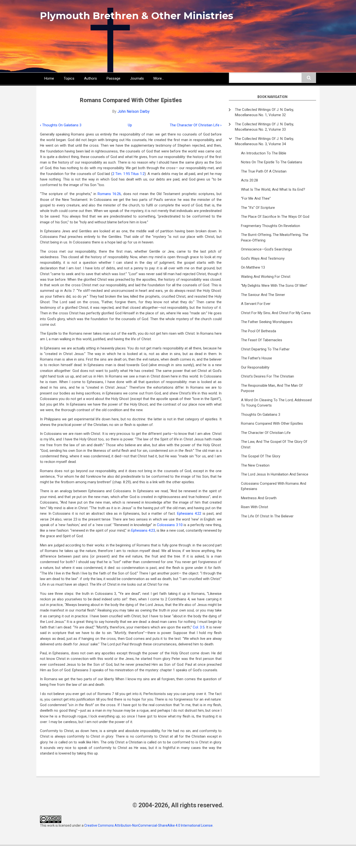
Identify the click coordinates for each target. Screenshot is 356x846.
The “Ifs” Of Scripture (258, 207)
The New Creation (255, 465)
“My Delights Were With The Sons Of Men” (274, 285)
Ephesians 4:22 (189, 513)
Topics (69, 78)
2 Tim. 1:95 (121, 174)
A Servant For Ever (256, 304)
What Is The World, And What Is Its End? (273, 189)
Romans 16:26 (109, 194)
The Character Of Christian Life (196, 125)
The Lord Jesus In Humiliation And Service (274, 474)
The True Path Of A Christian (263, 171)
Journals (137, 78)
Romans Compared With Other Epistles (272, 423)
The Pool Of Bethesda (258, 331)
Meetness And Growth (259, 498)
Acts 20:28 (249, 180)
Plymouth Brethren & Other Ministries (136, 16)
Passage (113, 78)
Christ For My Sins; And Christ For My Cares (276, 313)
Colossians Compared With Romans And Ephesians (273, 486)
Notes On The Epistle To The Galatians (271, 162)
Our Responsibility (255, 367)
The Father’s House (256, 358)
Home (49, 78)
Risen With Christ (254, 507)
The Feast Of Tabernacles (261, 340)
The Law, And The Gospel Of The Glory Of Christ (274, 444)
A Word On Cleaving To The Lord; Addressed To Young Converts (276, 403)
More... (159, 78)
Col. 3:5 (198, 627)
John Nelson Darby (133, 111)
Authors (90, 78)
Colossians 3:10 (169, 525)
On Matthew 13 (253, 267)
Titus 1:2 (137, 174)
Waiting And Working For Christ (265, 276)
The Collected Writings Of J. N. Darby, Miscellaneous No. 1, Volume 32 (264, 112)
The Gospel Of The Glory (260, 456)
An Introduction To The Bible (263, 153)
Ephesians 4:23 (143, 530)
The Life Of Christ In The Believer (267, 516)
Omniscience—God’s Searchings (266, 249)
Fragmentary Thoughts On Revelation (270, 226)
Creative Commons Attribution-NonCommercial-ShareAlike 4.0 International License (148, 825)
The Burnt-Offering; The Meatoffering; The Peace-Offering (274, 237)
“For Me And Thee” (256, 198)
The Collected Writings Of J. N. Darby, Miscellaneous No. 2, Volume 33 (264, 127)
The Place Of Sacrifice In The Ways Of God (275, 216)
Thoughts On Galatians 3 (60, 125)
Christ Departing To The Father (265, 349)
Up (130, 125)
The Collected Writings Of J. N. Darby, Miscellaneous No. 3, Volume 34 (264, 141)
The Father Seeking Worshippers (267, 322)
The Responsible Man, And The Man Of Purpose (272, 388)
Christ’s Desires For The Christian (267, 376)
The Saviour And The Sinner (263, 295)
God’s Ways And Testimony (263, 258)
